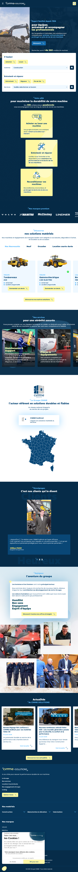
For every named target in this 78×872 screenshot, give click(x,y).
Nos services (6, 781)
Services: (7, 87)
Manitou (5, 830)
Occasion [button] (42, 246)
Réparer (24, 81)
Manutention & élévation (37, 812)
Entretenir (10, 81)
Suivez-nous (9, 795)
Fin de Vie (37, 81)
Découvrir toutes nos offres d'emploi (37, 614)
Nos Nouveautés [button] (12, 246)
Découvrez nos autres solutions (37, 300)
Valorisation (57, 812)
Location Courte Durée (10, 784)
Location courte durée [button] (63, 246)
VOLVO (4, 827)
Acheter (9, 62)
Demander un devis (17, 288)
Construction (7, 812)
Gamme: (7, 68)
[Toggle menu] (2, 3)
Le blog (4, 790)
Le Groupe (5, 778)
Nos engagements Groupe (11, 787)
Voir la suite (24, 746)
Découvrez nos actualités (37, 758)
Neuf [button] (29, 246)
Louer (21, 62)
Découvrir (37, 43)
